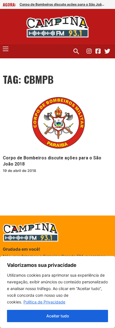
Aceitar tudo (57, 315)
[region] (57, 292)
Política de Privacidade (44, 302)
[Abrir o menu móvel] (5, 49)
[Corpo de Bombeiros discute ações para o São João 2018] (57, 124)
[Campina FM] (57, 26)
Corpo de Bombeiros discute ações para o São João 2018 (63, 4)
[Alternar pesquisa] (76, 51)
